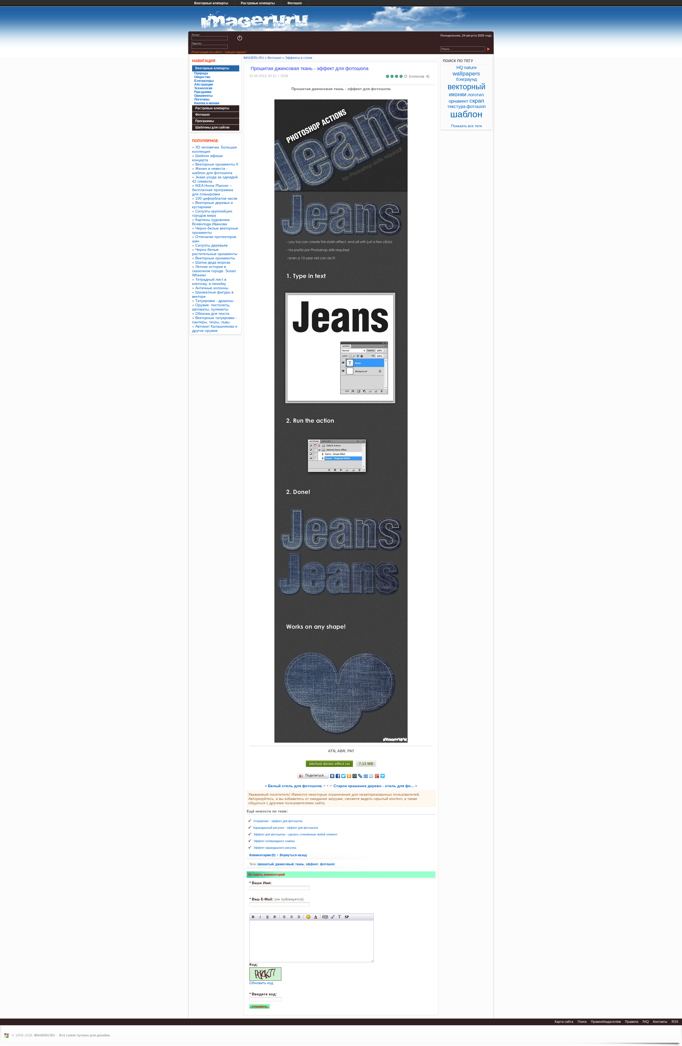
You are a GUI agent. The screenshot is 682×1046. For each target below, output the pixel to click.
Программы (204, 121)
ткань (299, 864)
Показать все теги (466, 126)
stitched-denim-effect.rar (329, 764)
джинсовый (284, 864)
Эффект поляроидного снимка (274, 841)
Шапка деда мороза (212, 262)
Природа (201, 73)
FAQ (646, 1022)
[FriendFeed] (366, 776)
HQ (459, 67)
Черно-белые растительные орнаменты (214, 251)
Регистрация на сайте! (207, 52)
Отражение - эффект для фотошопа (277, 821)
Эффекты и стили (298, 58)
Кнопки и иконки (206, 103)
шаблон (466, 114)
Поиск (582, 1022)
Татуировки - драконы (214, 301)
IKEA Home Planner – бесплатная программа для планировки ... (212, 189)
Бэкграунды (204, 81)
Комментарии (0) (262, 855)
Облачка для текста (212, 313)
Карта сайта (564, 1022)
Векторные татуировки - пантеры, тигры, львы (214, 320)
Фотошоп (294, 3)
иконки (457, 94)
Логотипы (201, 99)
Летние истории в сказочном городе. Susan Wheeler (214, 270)
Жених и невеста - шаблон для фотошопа (212, 170)
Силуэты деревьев (211, 245)
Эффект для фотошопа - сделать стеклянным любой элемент (295, 834)
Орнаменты (203, 96)
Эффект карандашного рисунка (274, 847)
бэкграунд (466, 79)
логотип (476, 94)
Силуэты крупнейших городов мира (212, 213)
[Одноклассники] (349, 776)
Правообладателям (606, 1022)
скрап (476, 101)
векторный (466, 86)
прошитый (265, 864)
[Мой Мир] (355, 776)
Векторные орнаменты (215, 258)
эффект (312, 864)
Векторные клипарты (211, 3)
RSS (675, 1022)
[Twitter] (343, 776)
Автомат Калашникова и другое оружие (214, 328)
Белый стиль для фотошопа (295, 786)
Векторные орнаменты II (216, 164)
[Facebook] (338, 776)
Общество (202, 77)
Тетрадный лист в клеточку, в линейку (209, 281)
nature (470, 67)
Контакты (660, 1022)
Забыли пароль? (235, 52)
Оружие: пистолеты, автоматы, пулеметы (211, 307)
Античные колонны (211, 288)
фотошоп (327, 864)
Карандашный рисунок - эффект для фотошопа (285, 827)
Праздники (202, 92)
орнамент (458, 101)
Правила (631, 1022)
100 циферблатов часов (216, 198)
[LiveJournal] (360, 776)
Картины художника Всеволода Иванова (211, 222)
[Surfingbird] (382, 776)
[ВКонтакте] (332, 776)
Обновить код (261, 983)
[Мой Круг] (371, 776)
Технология (203, 88)
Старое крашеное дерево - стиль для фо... (374, 786)
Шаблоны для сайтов (212, 127)
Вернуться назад (293, 855)
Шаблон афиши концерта (207, 158)
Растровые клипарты (258, 3)
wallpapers (466, 73)
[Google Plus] (377, 776)
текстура (456, 106)
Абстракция (203, 84)
